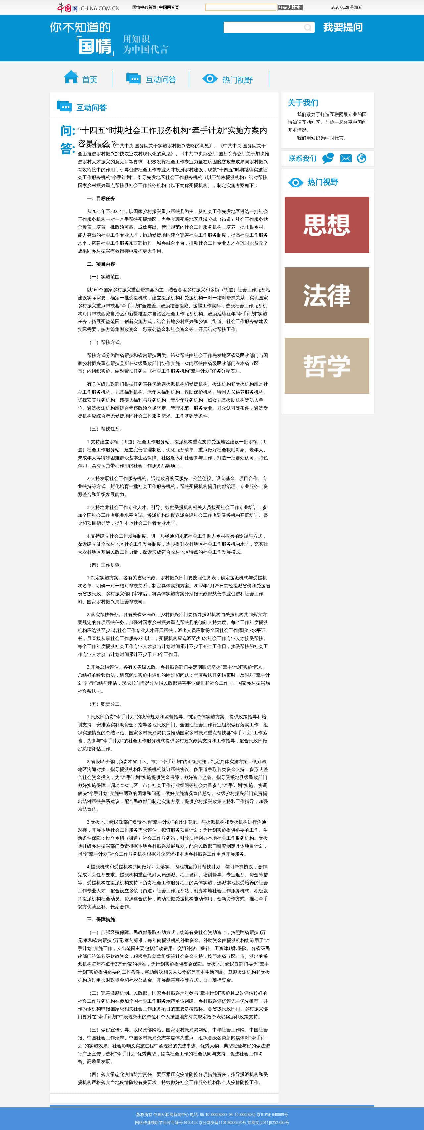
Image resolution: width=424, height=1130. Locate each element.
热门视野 (323, 182)
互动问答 (92, 108)
